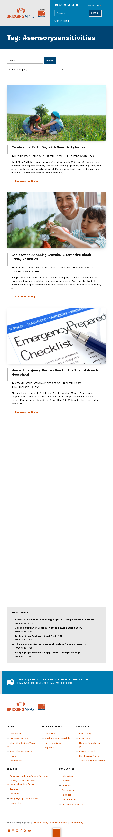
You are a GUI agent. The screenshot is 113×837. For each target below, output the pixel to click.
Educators (67, 776)
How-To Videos (52, 743)
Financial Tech (87, 751)
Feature (18, 156)
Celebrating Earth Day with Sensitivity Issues (48, 147)
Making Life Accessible (57, 738)
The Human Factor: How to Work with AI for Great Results (50, 644)
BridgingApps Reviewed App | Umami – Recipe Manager (48, 652)
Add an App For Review (92, 760)
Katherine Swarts (78, 156)
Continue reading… (26, 181)
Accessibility (76, 822)
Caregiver (19, 268)
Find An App (86, 733)
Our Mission (16, 733)
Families (66, 794)
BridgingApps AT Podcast (24, 798)
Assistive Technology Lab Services (29, 776)
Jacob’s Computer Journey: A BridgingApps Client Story (48, 627)
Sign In (58, 20)
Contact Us (16, 760)
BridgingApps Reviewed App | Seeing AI (38, 636)
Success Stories (19, 738)
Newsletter (16, 803)
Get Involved (69, 799)
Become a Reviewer (73, 804)
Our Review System (90, 756)
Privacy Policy (40, 822)
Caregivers (68, 790)
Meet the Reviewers (21, 751)
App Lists (84, 738)
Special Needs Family (34, 156)
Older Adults (42, 268)
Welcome (49, 733)
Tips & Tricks (53, 383)
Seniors (66, 780)
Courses (14, 793)
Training (14, 789)
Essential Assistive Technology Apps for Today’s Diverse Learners (54, 619)
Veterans (67, 785)
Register (49, 747)
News (13, 756)
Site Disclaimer (58, 822)
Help (67, 20)
